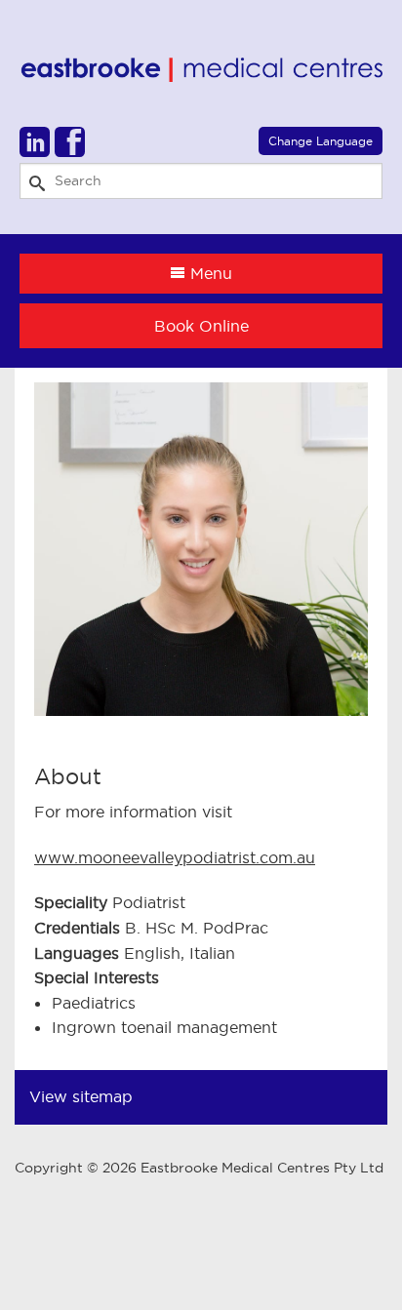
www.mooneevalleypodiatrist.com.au (174, 857)
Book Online (201, 326)
